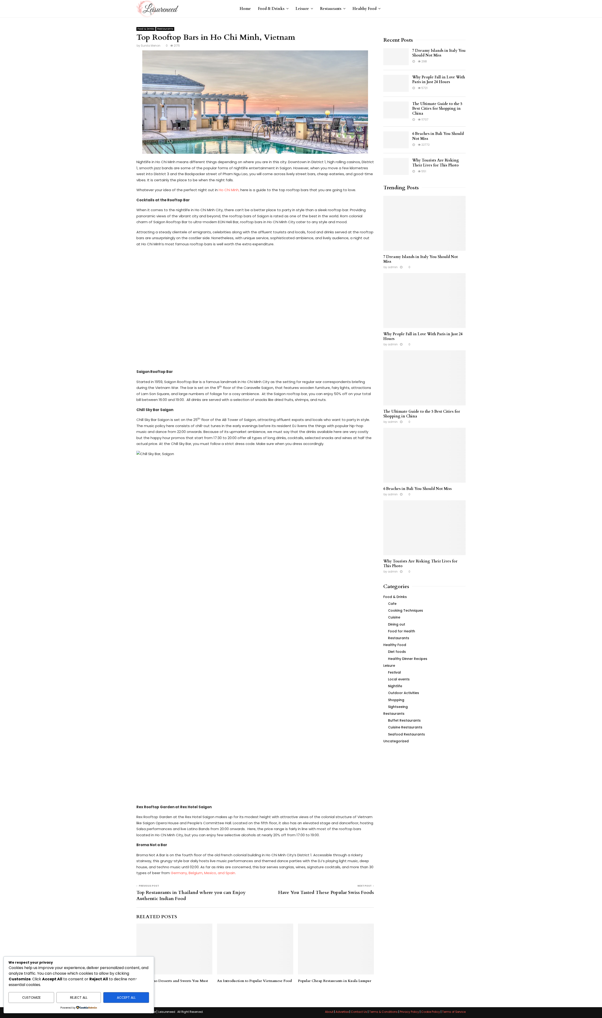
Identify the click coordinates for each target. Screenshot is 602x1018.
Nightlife (395, 686)
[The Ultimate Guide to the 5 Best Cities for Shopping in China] (396, 109)
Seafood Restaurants (406, 734)
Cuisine (394, 617)
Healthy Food (364, 8)
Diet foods (397, 651)
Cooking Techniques (405, 610)
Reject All (78, 997)
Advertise (342, 1012)
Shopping (396, 700)
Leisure (302, 8)
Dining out (396, 624)
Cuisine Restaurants (405, 727)
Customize (31, 997)
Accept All (126, 997)
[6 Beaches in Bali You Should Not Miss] (396, 139)
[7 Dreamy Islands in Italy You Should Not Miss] (396, 56)
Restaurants (330, 8)
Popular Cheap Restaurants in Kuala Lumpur (334, 980)
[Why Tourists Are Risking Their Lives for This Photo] (396, 166)
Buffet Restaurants (404, 720)
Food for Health (401, 631)
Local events (399, 679)
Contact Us (359, 1012)
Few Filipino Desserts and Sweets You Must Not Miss (172, 983)
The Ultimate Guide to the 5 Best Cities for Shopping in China (437, 108)
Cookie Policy (430, 1012)
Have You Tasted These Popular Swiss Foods (326, 892)
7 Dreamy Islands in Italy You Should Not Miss (439, 53)
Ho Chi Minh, (229, 189)
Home (245, 8)
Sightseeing (398, 706)
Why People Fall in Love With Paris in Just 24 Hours (438, 80)
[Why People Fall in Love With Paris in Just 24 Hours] (396, 83)
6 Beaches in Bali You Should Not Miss (438, 136)
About (329, 1012)
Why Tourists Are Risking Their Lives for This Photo (435, 163)
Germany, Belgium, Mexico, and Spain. (204, 872)
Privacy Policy (409, 1012)
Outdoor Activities (403, 693)
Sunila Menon (150, 46)
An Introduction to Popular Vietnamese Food (254, 980)
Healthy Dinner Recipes (407, 658)
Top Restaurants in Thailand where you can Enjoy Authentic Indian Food (191, 895)
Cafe (392, 603)
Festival (394, 672)
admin (393, 267)
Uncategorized (396, 741)
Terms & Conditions (383, 1012)
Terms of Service (454, 1012)
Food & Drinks (271, 8)
